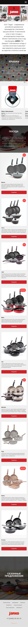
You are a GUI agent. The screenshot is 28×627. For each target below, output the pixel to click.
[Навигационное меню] (26, 2)
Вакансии (22, 602)
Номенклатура (6, 602)
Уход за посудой (18, 605)
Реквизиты (9, 605)
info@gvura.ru (14, 623)
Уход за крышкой (10, 607)
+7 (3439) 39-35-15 (14, 618)
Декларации (15, 602)
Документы (19, 607)
